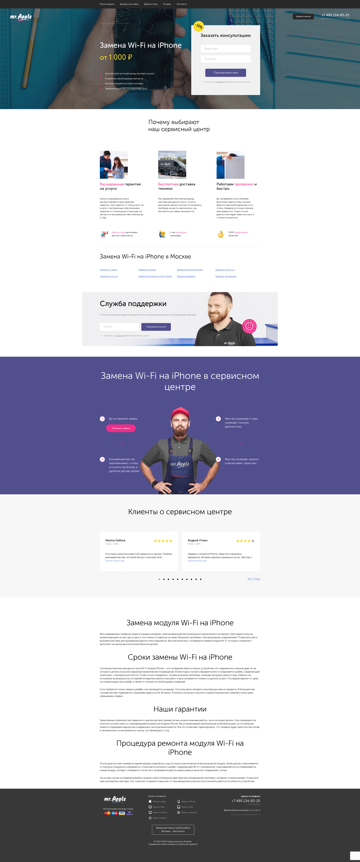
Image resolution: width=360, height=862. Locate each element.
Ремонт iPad (187, 807)
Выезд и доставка (129, 4)
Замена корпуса (225, 270)
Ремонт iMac (159, 807)
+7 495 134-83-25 (335, 15)
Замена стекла (108, 270)
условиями (219, 82)
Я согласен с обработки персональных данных (227, 82)
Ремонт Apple (159, 802)
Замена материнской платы (155, 276)
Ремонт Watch (159, 818)
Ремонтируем (107, 4)
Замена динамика (225, 276)
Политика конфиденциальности (245, 815)
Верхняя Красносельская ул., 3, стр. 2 (242, 810)
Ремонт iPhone (107, 23)
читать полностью (114, 561)
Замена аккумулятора (189, 270)
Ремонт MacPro (160, 813)
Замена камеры (186, 276)
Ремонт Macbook (190, 813)
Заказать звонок (303, 16)
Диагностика (150, 4)
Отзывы (167, 4)
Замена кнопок (109, 276)
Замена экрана (147, 270)
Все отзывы (254, 579)
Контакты (182, 4)
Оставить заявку (121, 428)
